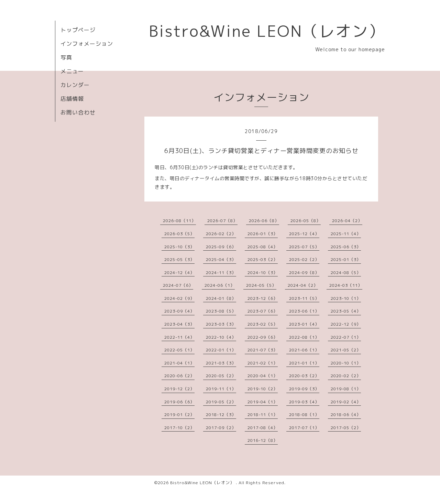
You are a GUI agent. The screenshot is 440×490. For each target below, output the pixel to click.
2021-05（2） (346, 350)
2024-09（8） (304, 272)
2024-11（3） (221, 272)
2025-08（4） (263, 247)
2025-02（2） (304, 259)
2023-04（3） (179, 324)
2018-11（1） (263, 414)
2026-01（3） (263, 234)
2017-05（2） (346, 428)
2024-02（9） (179, 298)
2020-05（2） (221, 376)
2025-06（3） (346, 247)
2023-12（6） (263, 298)
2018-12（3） (221, 414)
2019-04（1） (263, 402)
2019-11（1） (221, 389)
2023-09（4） (179, 311)
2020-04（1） (263, 376)
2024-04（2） (303, 285)
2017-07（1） (304, 428)
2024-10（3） (263, 272)
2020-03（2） (304, 376)
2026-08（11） (179, 221)
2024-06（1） (220, 285)
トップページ (78, 30)
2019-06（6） (179, 402)
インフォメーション (86, 43)
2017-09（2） (221, 428)
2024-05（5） (261, 285)
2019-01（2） (179, 414)
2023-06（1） (304, 311)
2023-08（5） (221, 311)
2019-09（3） (304, 389)
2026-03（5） (179, 234)
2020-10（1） (346, 363)
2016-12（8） (263, 440)
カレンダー (75, 85)
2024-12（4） (179, 272)
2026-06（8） (264, 221)
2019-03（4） (304, 402)
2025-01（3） (346, 259)
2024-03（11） (345, 285)
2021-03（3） (221, 363)
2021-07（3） (263, 350)
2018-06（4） (346, 414)
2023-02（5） (263, 324)
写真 (66, 57)
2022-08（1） (304, 337)
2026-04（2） (347, 221)
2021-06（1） (304, 350)
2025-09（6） (221, 247)
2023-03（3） (221, 324)
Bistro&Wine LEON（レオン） (267, 31)
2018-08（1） (304, 414)
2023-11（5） (304, 298)
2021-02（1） (263, 363)
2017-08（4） (263, 428)
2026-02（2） (221, 234)
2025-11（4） (346, 234)
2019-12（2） (179, 389)
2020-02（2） (346, 376)
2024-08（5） (346, 272)
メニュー (72, 71)
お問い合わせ (78, 112)
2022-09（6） (263, 337)
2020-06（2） (179, 376)
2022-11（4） (179, 337)
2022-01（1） (221, 350)
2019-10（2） (263, 389)
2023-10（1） (346, 298)
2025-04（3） (221, 259)
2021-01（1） (304, 363)
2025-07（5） (304, 247)
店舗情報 (72, 98)
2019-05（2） (221, 402)
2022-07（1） (346, 337)
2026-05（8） (305, 221)
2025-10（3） (179, 247)
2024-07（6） (178, 285)
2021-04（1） (179, 363)
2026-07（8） (222, 221)
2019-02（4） (346, 402)
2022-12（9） (346, 324)
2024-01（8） (221, 298)
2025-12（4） (304, 234)
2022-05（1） (179, 350)
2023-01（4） (304, 324)
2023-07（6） (263, 311)
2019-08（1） (346, 389)
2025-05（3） (179, 259)
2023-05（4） (346, 311)
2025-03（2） (263, 259)
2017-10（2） (179, 428)
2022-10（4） (221, 337)
